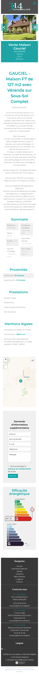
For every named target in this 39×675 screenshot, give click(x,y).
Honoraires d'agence (20, 657)
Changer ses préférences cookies (20, 660)
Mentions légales (29, 654)
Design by (22, 662)
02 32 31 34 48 (19, 633)
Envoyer (13, 476)
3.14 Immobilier (20, 594)
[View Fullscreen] (5, 366)
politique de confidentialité (19, 469)
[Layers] (32, 360)
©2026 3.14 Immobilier (12, 654)
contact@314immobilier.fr (19, 606)
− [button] (5, 362)
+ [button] (5, 359)
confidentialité (9, 669)
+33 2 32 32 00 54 (19, 603)
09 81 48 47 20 (19, 618)
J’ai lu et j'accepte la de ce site (19, 468)
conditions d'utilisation (22, 669)
